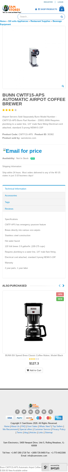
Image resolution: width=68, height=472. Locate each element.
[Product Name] (34, 322)
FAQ (23, 426)
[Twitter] (24, 411)
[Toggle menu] (25, 8)
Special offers (26, 429)
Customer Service (42, 429)
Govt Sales (32, 426)
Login (60, 2)
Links (40, 432)
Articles (33, 432)
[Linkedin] (30, 411)
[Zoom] (63, 86)
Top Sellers (58, 426)
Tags (7, 202)
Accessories (11, 195)
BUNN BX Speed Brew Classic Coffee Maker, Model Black (34, 355)
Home (6, 426)
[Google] (37, 411)
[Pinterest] (44, 411)
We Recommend (10, 429)
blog (26, 432)
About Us (15, 426)
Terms (20, 432)
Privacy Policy (58, 429)
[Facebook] (17, 411)
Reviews (9, 208)
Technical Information (15, 188)
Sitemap (49, 432)
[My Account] (36, 9)
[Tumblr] (50, 411)
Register (48, 2)
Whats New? (45, 426)
